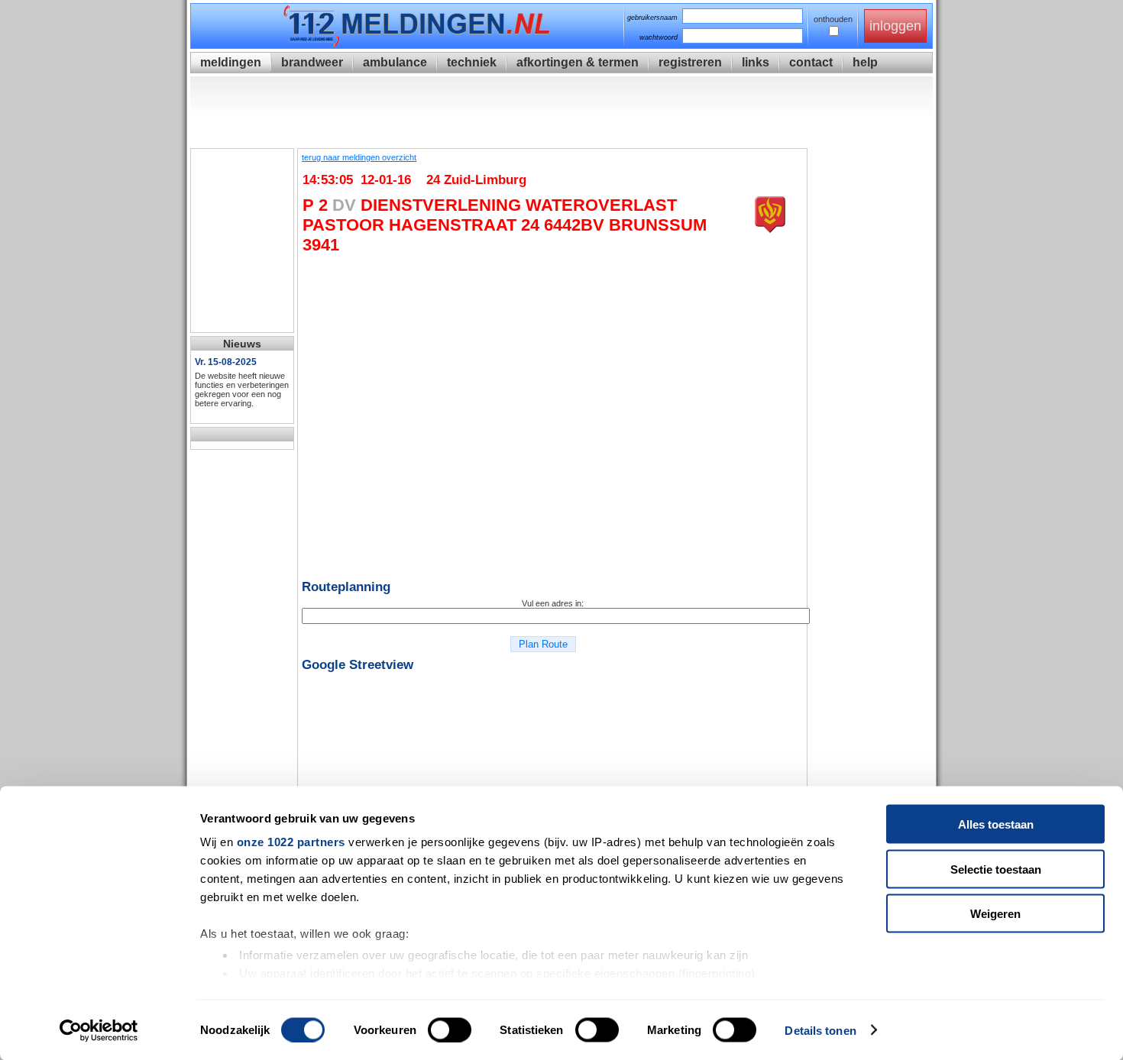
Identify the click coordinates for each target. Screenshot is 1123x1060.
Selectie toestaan (995, 868)
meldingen (230, 62)
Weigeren (995, 913)
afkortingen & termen (577, 62)
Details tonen (820, 1029)
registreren (690, 62)
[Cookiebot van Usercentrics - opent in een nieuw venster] (99, 1030)
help (865, 62)
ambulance (395, 62)
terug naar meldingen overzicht (359, 157)
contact (811, 62)
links (755, 62)
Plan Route (543, 644)
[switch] (449, 1029)
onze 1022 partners (291, 841)
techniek (472, 62)
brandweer (312, 62)
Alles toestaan (996, 824)
